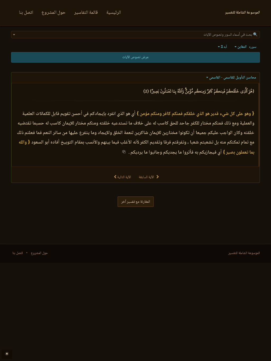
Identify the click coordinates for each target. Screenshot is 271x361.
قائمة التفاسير (86, 13)
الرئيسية (113, 13)
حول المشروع (54, 13)
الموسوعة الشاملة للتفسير (244, 253)
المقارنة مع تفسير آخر (135, 202)
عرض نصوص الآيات (135, 57)
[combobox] (135, 34)
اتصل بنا (26, 13)
